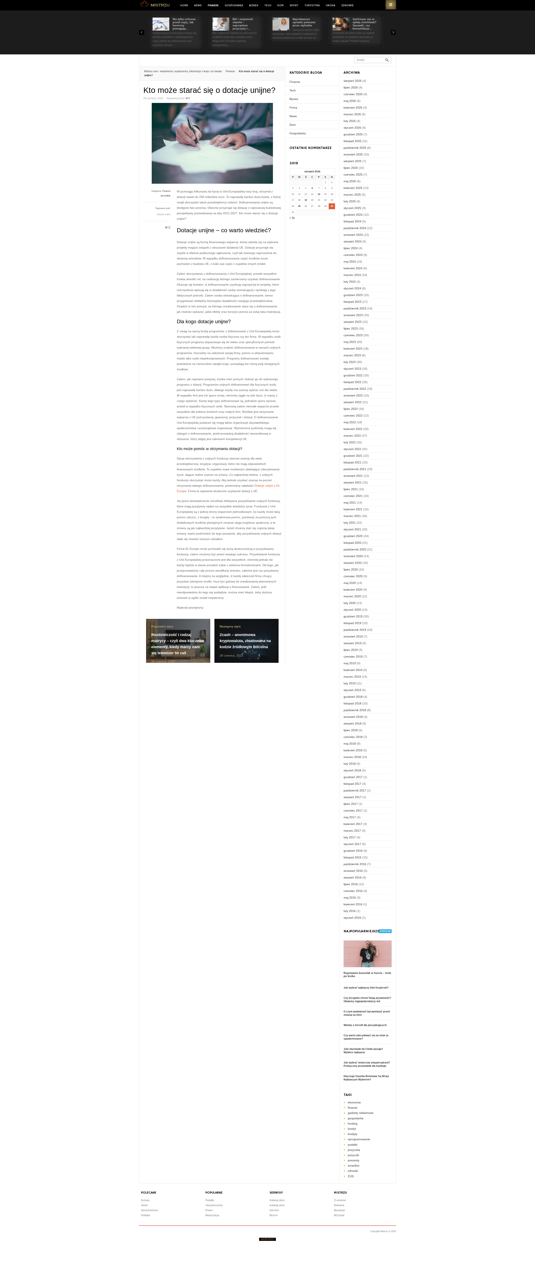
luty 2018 (350, 763)
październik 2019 (355, 629)
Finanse (213, 5)
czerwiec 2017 (353, 810)
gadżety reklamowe (360, 1113)
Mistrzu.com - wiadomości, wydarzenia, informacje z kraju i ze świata (183, 71)
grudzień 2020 (353, 536)
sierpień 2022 (353, 402)
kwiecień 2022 (353, 429)
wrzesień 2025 (353, 154)
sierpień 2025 (353, 161)
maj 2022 (350, 422)
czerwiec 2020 (353, 576)
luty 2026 (350, 121)
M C (188, 98)
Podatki (209, 1200)
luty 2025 (350, 201)
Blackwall (339, 1210)
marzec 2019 (352, 676)
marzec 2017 (352, 830)
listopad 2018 (352, 703)
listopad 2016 (352, 857)
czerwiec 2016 (353, 891)
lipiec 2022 (351, 408)
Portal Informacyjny (155, 4)
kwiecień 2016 (353, 904)
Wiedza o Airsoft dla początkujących (365, 1025)
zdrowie (353, 1170)
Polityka (145, 1215)
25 (299, 206)
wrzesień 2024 (353, 234)
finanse (352, 1107)
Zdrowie (347, 5)
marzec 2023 (352, 355)
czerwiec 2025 (353, 174)
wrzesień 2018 (353, 716)
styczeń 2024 (352, 288)
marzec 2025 (352, 194)
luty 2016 (350, 911)
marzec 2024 (352, 275)
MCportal (339, 1215)
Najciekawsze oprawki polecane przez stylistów (304, 22)
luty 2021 (350, 522)
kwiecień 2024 (353, 268)
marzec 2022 (352, 435)
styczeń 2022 (352, 449)
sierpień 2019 (353, 643)
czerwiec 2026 (353, 94)
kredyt (352, 1128)
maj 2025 (350, 181)
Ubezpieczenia (214, 1205)
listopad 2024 (352, 221)
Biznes (253, 5)
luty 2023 (350, 362)
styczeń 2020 (352, 609)
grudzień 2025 (353, 134)
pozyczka (354, 1150)
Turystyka (312, 5)
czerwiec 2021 (353, 496)
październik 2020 (355, 549)
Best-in (274, 1215)
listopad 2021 (352, 462)
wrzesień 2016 (353, 870)
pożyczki (353, 1155)
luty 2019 (350, 683)
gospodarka (355, 1118)
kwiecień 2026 (353, 107)
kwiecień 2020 (353, 589)
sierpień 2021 (353, 482)
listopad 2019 (352, 623)
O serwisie (340, 1200)
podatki (352, 1144)
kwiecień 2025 (353, 188)
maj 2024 (350, 261)
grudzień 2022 (353, 375)
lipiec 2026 (351, 87)
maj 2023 (350, 342)
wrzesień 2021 (353, 475)
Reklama (339, 1205)
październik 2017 (355, 790)
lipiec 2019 (351, 650)
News (198, 5)
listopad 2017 (352, 783)
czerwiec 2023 (353, 335)
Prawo (209, 1210)
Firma (293, 107)
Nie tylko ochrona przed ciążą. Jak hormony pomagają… (184, 24)
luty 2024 (350, 281)
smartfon (353, 1165)
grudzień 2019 (353, 616)
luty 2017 (350, 837)
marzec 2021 (352, 516)
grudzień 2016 (353, 850)
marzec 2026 (352, 114)
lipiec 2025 (351, 167)
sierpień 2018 (353, 723)
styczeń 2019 (352, 690)
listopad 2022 (352, 382)
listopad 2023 (352, 301)
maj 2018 (350, 743)
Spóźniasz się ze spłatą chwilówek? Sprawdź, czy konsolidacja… (364, 24)
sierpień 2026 (353, 80)
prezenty (353, 1160)
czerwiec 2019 (353, 656)
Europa (145, 1200)
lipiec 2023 (351, 328)
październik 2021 (355, 469)
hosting (352, 1123)
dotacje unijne (164, 214)
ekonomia (354, 1102)
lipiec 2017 (351, 803)
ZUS (351, 1176)
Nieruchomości (149, 1210)
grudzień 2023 (353, 295)
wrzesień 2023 (353, 315)
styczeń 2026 (352, 127)
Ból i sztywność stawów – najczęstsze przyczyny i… (243, 24)
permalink (166, 195)
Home (184, 5)
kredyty (352, 1134)
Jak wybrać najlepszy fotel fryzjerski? (366, 987)
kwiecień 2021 (353, 509)
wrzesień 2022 (353, 395)
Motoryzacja (212, 1215)
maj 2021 (350, 502)
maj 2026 (350, 101)
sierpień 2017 (353, 797)
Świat (144, 1205)
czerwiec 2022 (353, 415)
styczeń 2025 (352, 208)
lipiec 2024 (351, 248)
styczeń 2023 (352, 368)
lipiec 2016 (351, 884)
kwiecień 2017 (353, 824)
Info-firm (274, 1210)
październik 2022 (355, 388)
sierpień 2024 (353, 241)
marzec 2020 (352, 596)
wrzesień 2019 (353, 636)
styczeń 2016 (352, 917)
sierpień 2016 (353, 877)
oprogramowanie (359, 1139)
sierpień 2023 (353, 321)
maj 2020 (350, 583)
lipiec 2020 (351, 569)
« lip (292, 217)
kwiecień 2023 (353, 348)
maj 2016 (350, 897)
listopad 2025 (352, 141)
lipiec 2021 (351, 489)
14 (319, 194)
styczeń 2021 (352, 529)
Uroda (330, 5)
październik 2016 (355, 864)
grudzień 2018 (353, 696)
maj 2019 (350, 663)
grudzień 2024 (353, 214)
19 (305, 200)
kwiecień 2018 (353, 750)
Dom (280, 5)
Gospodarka (234, 5)
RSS (391, 4)
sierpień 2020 (353, 562)
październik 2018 (355, 710)
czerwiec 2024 (353, 255)
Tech (267, 5)
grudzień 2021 (353, 455)
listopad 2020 (352, 542)
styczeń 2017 (352, 844)
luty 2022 (350, 442)
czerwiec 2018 (353, 737)
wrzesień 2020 (353, 556)
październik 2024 (355, 228)
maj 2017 (350, 817)
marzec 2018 (352, 757)
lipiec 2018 (351, 730)
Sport (294, 5)
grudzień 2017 (353, 777)
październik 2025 (355, 147)
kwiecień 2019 (353, 670)
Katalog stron (277, 1200)
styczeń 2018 (352, 770)
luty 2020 (350, 603)
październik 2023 (355, 308)
